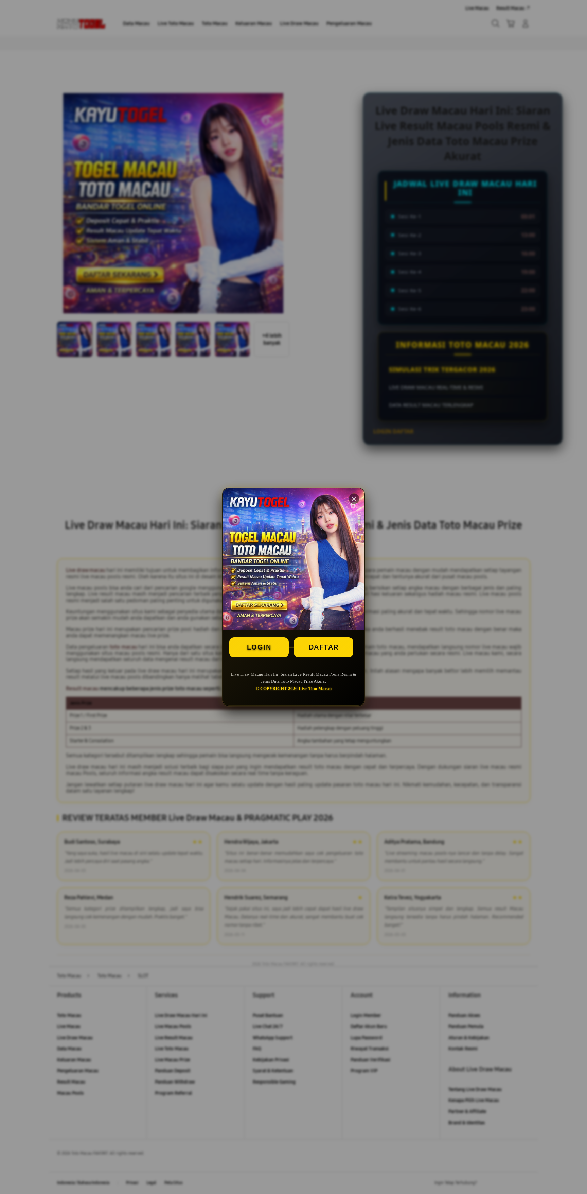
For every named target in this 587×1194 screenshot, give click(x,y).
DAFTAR (324, 647)
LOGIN (259, 647)
